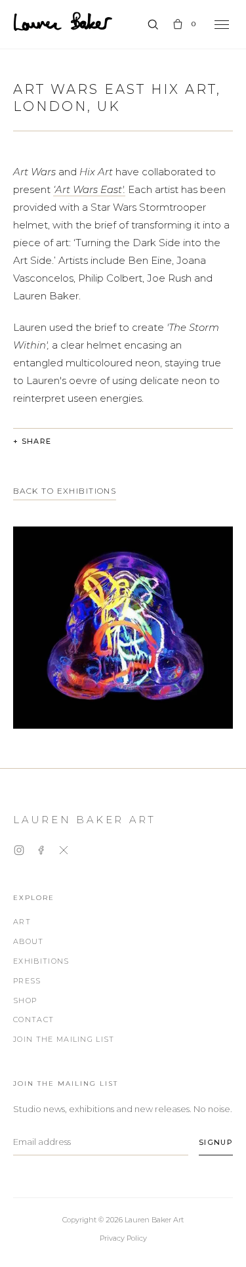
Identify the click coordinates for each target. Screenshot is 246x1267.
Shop (25, 1000)
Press (27, 980)
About (28, 941)
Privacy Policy (123, 1238)
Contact (33, 1019)
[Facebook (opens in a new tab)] (41, 852)
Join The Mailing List (64, 1039)
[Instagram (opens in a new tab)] (19, 852)
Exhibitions (41, 961)
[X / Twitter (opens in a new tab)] (64, 852)
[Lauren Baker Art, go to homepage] (63, 22)
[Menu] (222, 24)
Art (22, 921)
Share (37, 441)
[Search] (152, 24)
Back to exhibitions (64, 491)
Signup (216, 1142)
